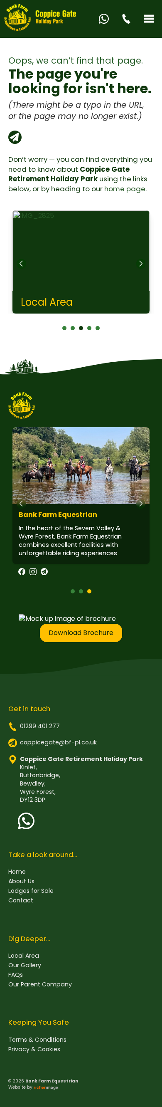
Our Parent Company (40, 984)
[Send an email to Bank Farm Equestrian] (44, 572)
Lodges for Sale (31, 891)
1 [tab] (64, 328)
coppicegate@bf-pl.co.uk (58, 742)
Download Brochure (81, 633)
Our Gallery (24, 965)
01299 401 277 (40, 726)
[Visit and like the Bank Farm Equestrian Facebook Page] (21, 572)
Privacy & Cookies (34, 1049)
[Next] (141, 264)
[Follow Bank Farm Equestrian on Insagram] (33, 572)
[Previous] (21, 264)
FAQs (15, 975)
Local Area (23, 956)
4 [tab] (89, 328)
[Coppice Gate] (40, 19)
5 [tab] (98, 328)
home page (124, 189)
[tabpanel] (81, 262)
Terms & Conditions (37, 1040)
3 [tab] (81, 328)
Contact (20, 900)
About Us (21, 881)
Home (17, 872)
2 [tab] (73, 328)
